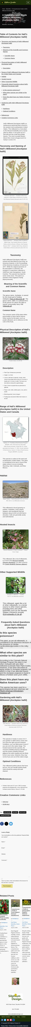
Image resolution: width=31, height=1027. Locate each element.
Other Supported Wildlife (9, 81)
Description (6, 68)
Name (3, 841)
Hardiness (6, 108)
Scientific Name (10, 56)
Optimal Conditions (9, 111)
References (5, 115)
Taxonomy (6, 47)
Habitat (4, 76)
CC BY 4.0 (5, 804)
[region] (15, 1014)
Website (3, 854)
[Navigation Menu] (28, 2)
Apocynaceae (7, 812)
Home (3, 8)
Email (3, 848)
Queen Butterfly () (16, 564)
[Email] (11, 824)
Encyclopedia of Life (11, 614)
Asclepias (15, 812)
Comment (4, 860)
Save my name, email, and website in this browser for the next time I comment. (15, 881)
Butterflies (8, 8)
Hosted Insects (6, 79)
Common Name (10, 58)
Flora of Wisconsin (16, 299)
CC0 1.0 (5, 801)
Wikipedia (6, 306)
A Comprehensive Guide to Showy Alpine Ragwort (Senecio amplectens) (26, 910)
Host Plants (10, 24)
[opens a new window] (2, 824)
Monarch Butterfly (5, 815)
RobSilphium (4, 922)
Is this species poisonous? (11, 90)
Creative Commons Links (10, 118)
